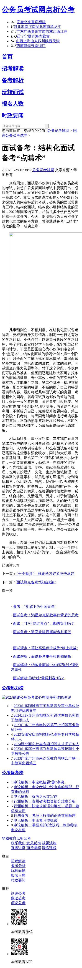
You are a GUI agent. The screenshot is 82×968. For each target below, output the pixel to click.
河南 (32, 27)
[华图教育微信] (19, 924)
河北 (17, 27)
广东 (20, 31)
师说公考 (18, 903)
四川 (41, 41)
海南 (24, 27)
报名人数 (13, 104)
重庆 (34, 22)
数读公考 (18, 898)
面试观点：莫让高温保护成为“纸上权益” (45, 648)
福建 (42, 22)
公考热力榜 (12, 687)
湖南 (46, 27)
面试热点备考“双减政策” (36, 582)
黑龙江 (55, 27)
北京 (27, 22)
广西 (27, 31)
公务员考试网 (24, 9)
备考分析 (18, 866)
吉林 (49, 31)
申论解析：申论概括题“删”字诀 (39, 782)
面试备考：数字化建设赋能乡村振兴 (42, 632)
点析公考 (60, 9)
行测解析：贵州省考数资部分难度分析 (45, 801)
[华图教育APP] (19, 954)
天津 (56, 41)
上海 (27, 41)
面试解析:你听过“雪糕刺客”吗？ (38, 678)
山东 (34, 41)
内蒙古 (44, 36)
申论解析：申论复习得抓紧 (35, 820)
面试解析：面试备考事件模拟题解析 (42, 656)
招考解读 (13, 68)
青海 (35, 36)
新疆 (27, 46)
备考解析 (13, 80)
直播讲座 (18, 848)
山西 (19, 41)
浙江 (42, 46)
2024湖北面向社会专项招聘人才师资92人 (46, 744)
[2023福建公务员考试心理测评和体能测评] (36, 697)
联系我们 (18, 843)
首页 (7, 57)
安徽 (20, 22)
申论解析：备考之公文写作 (35, 796)
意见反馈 (33, 843)
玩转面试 (13, 92)
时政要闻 (13, 115)
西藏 (20, 46)
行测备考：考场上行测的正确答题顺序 (45, 816)
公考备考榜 (12, 772)
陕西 (48, 41)
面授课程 (33, 848)
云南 (34, 46)
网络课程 (49, 848)
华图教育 (9, 838)
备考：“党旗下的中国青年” (34, 607)
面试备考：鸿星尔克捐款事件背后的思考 (46, 615)
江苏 (63, 31)
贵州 (34, 31)
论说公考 (18, 893)
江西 (56, 31)
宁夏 (27, 36)
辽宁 (20, 36)
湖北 (39, 27)
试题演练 (49, 843)
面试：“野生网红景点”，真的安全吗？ (43, 623)
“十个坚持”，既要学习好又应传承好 (45, 574)
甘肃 (42, 31)
